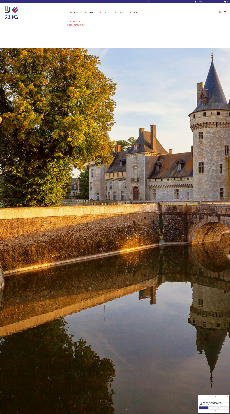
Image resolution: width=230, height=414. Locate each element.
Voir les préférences (223, 407)
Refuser (213, 407)
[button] (227, 396)
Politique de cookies (213, 410)
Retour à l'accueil (72, 28)
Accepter (204, 407)
